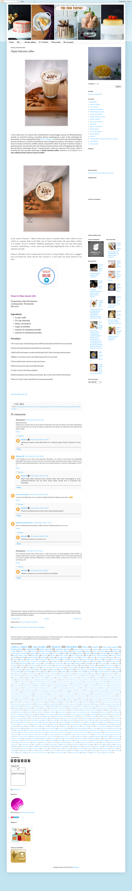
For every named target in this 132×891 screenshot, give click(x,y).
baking (87, 651)
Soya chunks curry (39, 712)
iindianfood (106, 736)
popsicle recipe (98, 746)
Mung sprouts (97, 704)
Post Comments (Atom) (29, 622)
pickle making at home (84, 669)
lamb (87, 738)
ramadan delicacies (24, 748)
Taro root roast (115, 712)
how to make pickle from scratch (53, 667)
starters (33, 750)
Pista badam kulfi (26, 708)
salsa (73, 748)
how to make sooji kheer (22, 736)
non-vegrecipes (77, 655)
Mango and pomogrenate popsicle (110, 702)
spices (47, 661)
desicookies (89, 722)
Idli (89, 700)
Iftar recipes (95, 700)
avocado (46, 663)
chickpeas (14, 665)
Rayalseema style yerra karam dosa (34, 710)
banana (88, 653)
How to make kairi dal (42, 686)
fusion (21, 667)
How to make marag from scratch (90, 688)
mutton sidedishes (88, 659)
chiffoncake (86, 720)
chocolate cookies (46, 665)
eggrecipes (14, 726)
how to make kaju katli (96, 732)
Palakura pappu (62, 706)
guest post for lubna (63, 728)
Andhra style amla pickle (32, 673)
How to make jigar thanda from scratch (23, 686)
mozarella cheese (84, 742)
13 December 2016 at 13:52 (39, 508)
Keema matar (76, 702)
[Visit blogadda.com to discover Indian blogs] (15, 817)
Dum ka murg (16, 677)
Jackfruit (118, 700)
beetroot (69, 663)
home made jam (115, 728)
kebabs (60, 738)
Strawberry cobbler (104, 712)
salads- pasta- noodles (19, 653)
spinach (21, 657)
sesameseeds (27, 671)
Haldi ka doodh (96, 677)
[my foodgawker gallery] (96, 256)
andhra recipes (35, 663)
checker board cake (36, 720)
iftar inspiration (97, 736)
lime (85, 667)
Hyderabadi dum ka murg (24, 700)
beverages (41, 406)
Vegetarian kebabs (103, 714)
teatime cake (21, 752)
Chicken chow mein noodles (57, 675)
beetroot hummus (17, 718)
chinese (94, 720)
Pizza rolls (45, 708)
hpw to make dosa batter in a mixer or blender (44, 736)
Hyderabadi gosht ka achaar (41, 700)
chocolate (103, 653)
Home (11, 42)
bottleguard (78, 663)
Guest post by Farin (85, 677)
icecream (88, 736)
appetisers (79, 653)
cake (95, 653)
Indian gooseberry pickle (107, 700)
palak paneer (40, 746)
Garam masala (61, 677)
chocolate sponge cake (114, 720)
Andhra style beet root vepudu (48, 673)
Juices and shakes (96, 114)
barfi (98, 716)
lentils (79, 667)
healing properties (78, 728)
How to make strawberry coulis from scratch (74, 696)
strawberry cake (41, 750)
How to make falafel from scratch (32, 684)
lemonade (106, 738)
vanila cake (81, 671)
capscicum (116, 718)
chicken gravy (70, 720)
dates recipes (80, 722)
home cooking (94, 728)
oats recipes (100, 744)
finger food (36, 726)
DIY (64, 653)
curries (44, 655)
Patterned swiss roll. (103, 706)
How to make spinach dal (84, 694)
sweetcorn (117, 750)
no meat (35, 744)
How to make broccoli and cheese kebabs (95, 682)
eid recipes (21, 726)
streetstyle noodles (83, 750)
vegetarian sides (75, 752)
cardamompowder (16, 720)
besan (26, 718)
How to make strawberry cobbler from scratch (47, 696)
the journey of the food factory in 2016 (37, 752)
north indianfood (75, 744)
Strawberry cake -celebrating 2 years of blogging (83, 712)
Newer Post (15, 618)
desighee (97, 722)
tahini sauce (54, 671)
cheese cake (53, 720)
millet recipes (44, 742)
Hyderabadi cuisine (97, 112)
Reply (18, 431)
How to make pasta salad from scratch (72, 690)
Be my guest (68, 42)
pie (73, 746)
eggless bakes (31, 659)
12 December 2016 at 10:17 (42, 523)
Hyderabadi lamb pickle (57, 700)
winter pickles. (109, 752)
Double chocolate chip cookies (112, 675)
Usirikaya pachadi (62, 714)
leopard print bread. (16, 740)
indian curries (116, 736)
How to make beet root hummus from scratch (69, 682)
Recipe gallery (30, 42)
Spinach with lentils (62, 712)
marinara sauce (68, 740)
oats (47, 669)
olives (107, 659)
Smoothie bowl (20, 712)
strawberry (94, 141)
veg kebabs (91, 671)
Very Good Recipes (28, 812)
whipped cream (85, 752)
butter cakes (102, 663)
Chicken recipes (44, 653)
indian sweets (63, 655)
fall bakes (28, 726)
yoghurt (33, 653)
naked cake (105, 742)
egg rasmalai (97, 724)
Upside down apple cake (48, 714)
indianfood (31, 649)
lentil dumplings (115, 738)
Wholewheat (23, 663)
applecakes (25, 716)
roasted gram (59, 748)
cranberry (54, 722)
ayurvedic (39, 716)
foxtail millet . (53, 726)
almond (34, 651)
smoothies (37, 671)
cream (83, 665)
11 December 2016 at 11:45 (35, 420)
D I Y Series (43, 42)
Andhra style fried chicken (65, 673)
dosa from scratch (25, 724)
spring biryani (25, 750)
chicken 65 (61, 720)
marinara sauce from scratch (82, 740)
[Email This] (15, 404)
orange (54, 669)
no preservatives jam (54, 744)
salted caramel (80, 748)
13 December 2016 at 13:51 (39, 476)
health (86, 728)
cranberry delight (63, 722)
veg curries (79, 661)
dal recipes (91, 665)
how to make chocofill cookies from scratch (32, 732)
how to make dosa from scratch (79, 732)
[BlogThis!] (17, 404)
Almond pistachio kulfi (17, 673)
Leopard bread (86, 702)
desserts (93, 124)
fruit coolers (85, 726)
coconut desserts (34, 722)
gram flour (113, 726)
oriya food (63, 669)
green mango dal (16, 728)
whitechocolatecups (97, 752)
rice (87, 655)
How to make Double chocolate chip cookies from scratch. (77, 680)
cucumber (73, 722)
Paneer (70, 653)
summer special (63, 649)
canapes (109, 718)
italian (26, 738)
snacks (92, 136)
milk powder (35, 742)
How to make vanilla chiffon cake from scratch (41, 698)
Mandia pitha (95, 702)
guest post (35, 667)
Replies (20, 436)
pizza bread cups (87, 746)
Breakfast (93, 102)
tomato (43, 657)
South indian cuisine (97, 117)
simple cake (113, 748)
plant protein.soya (101, 669)
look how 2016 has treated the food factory (35, 740)
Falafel (24, 677)
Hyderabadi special (81, 700)
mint (119, 667)
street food (73, 750)
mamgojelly (52, 740)
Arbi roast (93, 673)
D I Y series (94, 107)
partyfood (49, 746)
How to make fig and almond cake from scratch (57, 684)
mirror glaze (53, 742)
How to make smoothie (40, 694)
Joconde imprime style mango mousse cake (33, 702)
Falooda (29, 677)
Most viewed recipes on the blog (70, 704)
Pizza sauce (74, 657)
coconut (112, 653)
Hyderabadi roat (69, 700)
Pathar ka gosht (91, 706)
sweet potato (93, 750)
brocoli (118, 657)
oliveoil (99, 659)
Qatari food (71, 708)
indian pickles (55, 659)
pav (54, 746)
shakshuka (105, 748)
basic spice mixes (96, 121)
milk (119, 653)
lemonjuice (70, 667)
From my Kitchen (22, 494)
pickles (68, 746)
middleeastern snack (108, 667)
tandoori (63, 671)
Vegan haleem (93, 714)
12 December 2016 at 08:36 (34, 456)
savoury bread (16, 671)
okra (106, 744)
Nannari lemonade (16, 706)
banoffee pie (92, 716)
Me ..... (19, 42)
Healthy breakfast (96, 109)
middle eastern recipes (24, 742)
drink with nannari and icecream (41, 724)
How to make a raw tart (23, 682)
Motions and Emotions (24, 523)
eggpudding (116, 724)
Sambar (102, 710)
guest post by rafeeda (50, 728)
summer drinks (32, 657)
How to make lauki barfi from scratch (97, 686)
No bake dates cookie (28, 706)
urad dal (71, 671)
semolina (98, 748)
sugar (45, 671)
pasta (71, 669)
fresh (59, 726)
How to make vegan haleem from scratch (67, 698)
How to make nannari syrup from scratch (48, 690)
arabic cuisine (32, 406)
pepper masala (61, 746)
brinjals (52, 718)
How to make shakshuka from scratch (22, 694)
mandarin (59, 740)
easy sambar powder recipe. (76, 724)
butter (93, 663)
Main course (23, 651)
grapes (119, 726)
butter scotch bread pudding (70, 718)
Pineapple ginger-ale (115, 706)
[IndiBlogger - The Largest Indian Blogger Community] (18, 862)
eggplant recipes (106, 724)
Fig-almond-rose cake (40, 677)
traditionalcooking (59, 752)
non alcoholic (65, 744)
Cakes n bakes (95, 104)
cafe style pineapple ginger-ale (89, 718)
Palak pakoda (52, 706)
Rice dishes (84, 657)
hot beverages (65, 406)
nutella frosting (86, 744)
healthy (95, 649)
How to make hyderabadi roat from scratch (109, 684)
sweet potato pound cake (105, 750)
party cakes (115, 659)
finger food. (44, 726)
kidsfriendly (94, 129)
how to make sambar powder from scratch (80, 734)
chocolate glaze (102, 720)
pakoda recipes (25, 746)
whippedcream (62, 657)
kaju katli (45, 738)
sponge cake (56, 661)
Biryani (95, 661)
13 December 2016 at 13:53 (39, 536)
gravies (52, 655)
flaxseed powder (109, 665)
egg (109, 651)
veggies (51, 657)
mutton (116, 651)
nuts (93, 744)
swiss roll (13, 752)
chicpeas (78, 720)
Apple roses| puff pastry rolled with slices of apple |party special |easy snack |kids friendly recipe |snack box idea (96, 309)
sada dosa (67, 748)
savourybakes (90, 748)
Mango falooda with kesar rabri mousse (22, 704)
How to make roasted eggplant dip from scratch (106, 692)
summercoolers (68, 661)
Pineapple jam (16, 708)
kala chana (53, 738)
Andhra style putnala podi (82, 673)
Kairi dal (49, 702)
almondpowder (22, 406)
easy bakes (64, 724)
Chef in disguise (46, 139)
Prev (90, 65)
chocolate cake (32, 665)
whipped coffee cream (104, 671)
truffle (67, 752)
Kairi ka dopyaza (66, 702)
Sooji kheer (29, 712)
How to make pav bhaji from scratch (95, 690)
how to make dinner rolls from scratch (57, 732)
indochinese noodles (16, 738)
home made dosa (104, 728)
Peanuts (13, 663)
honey (12, 730)
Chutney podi (88, 675)
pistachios (78, 746)
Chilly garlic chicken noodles (75, 675)
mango (64, 659)
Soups (92, 657)
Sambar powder (110, 710)
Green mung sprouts (72, 677)
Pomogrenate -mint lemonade (58, 708)
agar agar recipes (15, 716)
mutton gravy (17, 669)
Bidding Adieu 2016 (109, 673)
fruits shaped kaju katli (101, 726)
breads (86, 663)
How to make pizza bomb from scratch (57, 692)
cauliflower (26, 720)
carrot (111, 663)
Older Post (77, 618)
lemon (99, 738)
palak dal (33, 746)
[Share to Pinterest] (23, 404)
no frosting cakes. (26, 744)
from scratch (67, 726)
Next (119, 65)
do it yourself (14, 724)
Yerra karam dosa (115, 714)
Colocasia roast (98, 675)
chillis (22, 665)
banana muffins (82, 716)
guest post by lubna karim (35, 728)
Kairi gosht (56, 702)
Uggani (39, 714)
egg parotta (89, 724)
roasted (51, 748)
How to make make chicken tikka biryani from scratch (39, 688)
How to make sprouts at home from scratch (104, 694)
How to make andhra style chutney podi (43, 682)
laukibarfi (93, 738)
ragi (12, 661)
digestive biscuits (115, 722)
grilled (25, 728)
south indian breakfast (100, 655)
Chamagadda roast (42, 675)
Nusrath (24, 439)
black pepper (33, 718)
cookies (15, 659)
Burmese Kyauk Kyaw (29, 675)
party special (95, 134)
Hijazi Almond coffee (52, 406)
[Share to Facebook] (21, 404)
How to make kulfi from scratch (76, 686)
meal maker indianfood (99, 740)
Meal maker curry (40, 704)
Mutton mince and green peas (111, 704)
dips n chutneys (96, 126)
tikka (50, 752)
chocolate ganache (61, 665)
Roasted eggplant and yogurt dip (90, 710)
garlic (28, 667)
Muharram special (86, 704)
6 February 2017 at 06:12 (34, 551)
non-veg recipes (96, 131)
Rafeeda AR (20, 456)
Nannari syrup (114, 661)
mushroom (94, 742)
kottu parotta (67, 738)
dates (99, 665)
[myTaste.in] (16, 789)
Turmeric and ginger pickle (18, 714)
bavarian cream (106, 716)
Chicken (103, 661)
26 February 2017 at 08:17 (39, 570)
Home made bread (21, 680)
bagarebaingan (48, 716)
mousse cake (73, 742)
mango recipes (75, 659)
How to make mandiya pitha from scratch (67, 688)
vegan (88, 661)
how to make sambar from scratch (56, 734)
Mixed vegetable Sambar (53, 704)
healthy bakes (43, 659)
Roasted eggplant (74, 710)
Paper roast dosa (72, 706)
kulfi (74, 738)
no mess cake (43, 744)
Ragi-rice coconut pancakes (102, 708)
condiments (74, 665)
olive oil (111, 744)
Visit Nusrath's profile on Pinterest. (101, 173)
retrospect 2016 (35, 748)
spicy (18, 750)
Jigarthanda (15, 702)
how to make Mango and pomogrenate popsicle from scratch (84, 730)
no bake (41, 669)
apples (111, 657)
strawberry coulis (52, 750)
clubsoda (25, 722)
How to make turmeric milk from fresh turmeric (101, 696)
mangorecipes (94, 667)
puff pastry (107, 746)
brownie (58, 718)
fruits (92, 726)
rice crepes (45, 748)
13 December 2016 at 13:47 (39, 439)
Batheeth (100, 673)
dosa (22, 659)
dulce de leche (56, 724)
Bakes (84, 647)
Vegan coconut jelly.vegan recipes (78, 714)
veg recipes (94, 144)
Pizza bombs (36, 708)
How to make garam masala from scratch (83, 684)
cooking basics (45, 722)
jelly (40, 738)
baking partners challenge (61, 716)
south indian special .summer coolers (103, 139)
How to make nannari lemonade (26, 690)
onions (17, 746)
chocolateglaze (16, 722)
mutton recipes (30, 669)
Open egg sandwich (41, 706)
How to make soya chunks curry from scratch (62, 694)
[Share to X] (19, 404)
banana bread (73, 716)
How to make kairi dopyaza (57, 686)
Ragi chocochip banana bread (84, 708)
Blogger (76, 867)
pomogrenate (114, 669)
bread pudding (43, 718)
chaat (117, 663)
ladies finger (80, 738)
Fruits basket (51, 677)
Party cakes (56, 42)
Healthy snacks (107, 677)
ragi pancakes (116, 746)
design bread (104, 722)
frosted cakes (76, 726)
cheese (46, 720)
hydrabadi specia (79, 736)
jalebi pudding (33, 738)
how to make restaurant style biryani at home (32, 734)
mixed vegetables (63, 742)
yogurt (117, 671)
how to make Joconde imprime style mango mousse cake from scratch (45, 730)
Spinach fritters (51, 712)
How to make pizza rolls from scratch (80, 692)
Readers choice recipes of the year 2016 (57, 710)
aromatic (32, 716)
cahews (102, 718)
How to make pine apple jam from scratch (33, 692)
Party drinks (82, 706)
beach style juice (116, 716)
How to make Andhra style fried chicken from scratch (43, 680)
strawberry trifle (63, 750)
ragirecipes (14, 748)
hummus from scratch (65, 736)
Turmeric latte (31, 714)
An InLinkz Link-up (19, 394)
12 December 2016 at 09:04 (38, 494)
